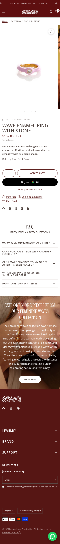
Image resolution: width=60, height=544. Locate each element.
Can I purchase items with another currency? (26, 253)
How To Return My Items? (19, 283)
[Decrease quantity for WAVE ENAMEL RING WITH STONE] (4, 173)
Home (5, 21)
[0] (56, 11)
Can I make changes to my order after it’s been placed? (25, 263)
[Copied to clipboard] (28, 208)
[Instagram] (13, 408)
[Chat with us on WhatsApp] (52, 536)
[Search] (51, 11)
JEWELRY (9, 430)
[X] (10, 208)
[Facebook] (4, 208)
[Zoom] (51, 31)
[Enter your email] (55, 480)
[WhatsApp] (22, 208)
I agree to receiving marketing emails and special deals (31, 486)
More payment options (30, 189)
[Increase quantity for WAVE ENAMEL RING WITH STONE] (13, 173)
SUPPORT (9, 452)
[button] (30, 379)
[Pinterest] (17, 208)
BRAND (8, 441)
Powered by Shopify (11, 532)
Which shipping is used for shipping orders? (21, 274)
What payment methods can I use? (26, 243)
